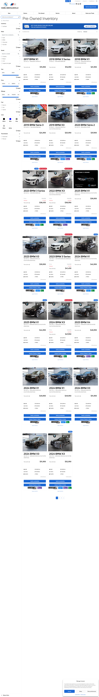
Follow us (77, 1)
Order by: (79, 31)
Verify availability (34, 86)
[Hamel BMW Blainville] (10, 5)
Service (57, 13)
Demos (25, 13)
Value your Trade (90, 13)
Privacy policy (83, 694)
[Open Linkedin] (78, 3)
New (9, 13)
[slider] (2, 75)
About (73, 13)
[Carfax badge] (88, 93)
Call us (84, 1)
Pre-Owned (41, 13)
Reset (19, 28)
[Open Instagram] (80, 3)
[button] (23, 47)
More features (43, 82)
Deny (80, 691)
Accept (69, 691)
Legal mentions (35, 96)
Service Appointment (91, 7)
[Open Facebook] (72, 3)
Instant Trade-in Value (34, 90)
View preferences (91, 691)
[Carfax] (34, 93)
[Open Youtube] (76, 3)
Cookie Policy (77, 694)
